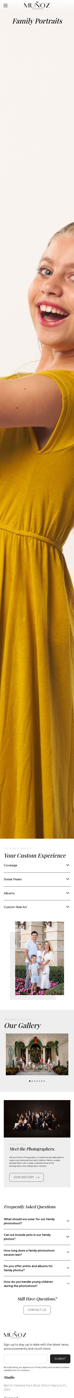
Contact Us (37, 1310)
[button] (29, 1081)
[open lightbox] (37, 1054)
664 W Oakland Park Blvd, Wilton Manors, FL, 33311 (35, 1387)
